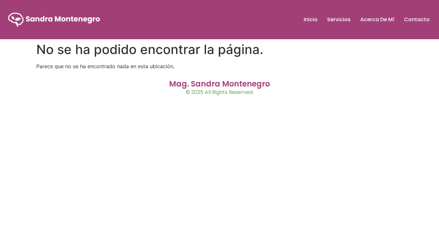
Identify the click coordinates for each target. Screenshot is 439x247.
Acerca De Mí (377, 19)
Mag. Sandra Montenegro (219, 83)
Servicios (339, 19)
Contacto (417, 19)
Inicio (311, 19)
